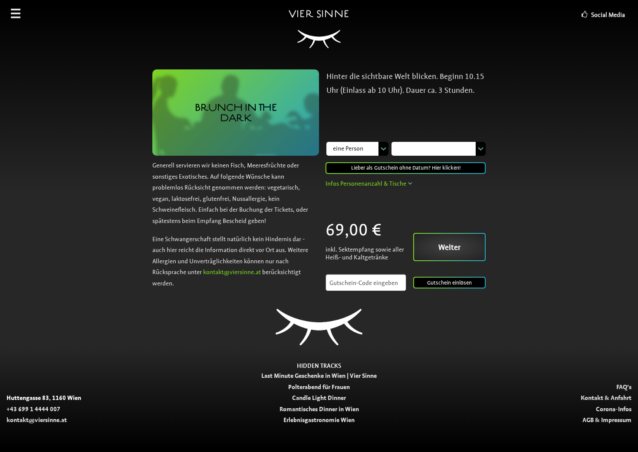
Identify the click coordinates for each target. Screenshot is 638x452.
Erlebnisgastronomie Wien (319, 419)
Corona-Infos (613, 409)
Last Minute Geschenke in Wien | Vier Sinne (319, 375)
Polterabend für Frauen (319, 386)
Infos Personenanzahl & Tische (366, 183)
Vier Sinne (319, 13)
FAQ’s (623, 386)
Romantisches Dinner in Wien (319, 409)
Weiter (449, 247)
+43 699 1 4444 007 (33, 409)
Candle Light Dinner (319, 397)
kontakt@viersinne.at (232, 272)
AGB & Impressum (606, 419)
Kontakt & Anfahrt (606, 397)
